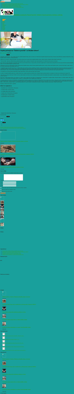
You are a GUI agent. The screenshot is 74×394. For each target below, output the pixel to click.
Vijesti (3, 20)
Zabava (3, 26)
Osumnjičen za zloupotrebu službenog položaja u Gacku (11, 5)
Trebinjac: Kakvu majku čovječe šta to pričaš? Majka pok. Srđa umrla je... (14, 350)
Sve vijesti (4, 19)
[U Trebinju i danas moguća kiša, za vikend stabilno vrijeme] (2, 211)
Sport (3, 23)
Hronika (3, 22)
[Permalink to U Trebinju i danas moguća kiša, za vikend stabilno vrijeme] (4, 317)
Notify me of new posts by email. (7, 191)
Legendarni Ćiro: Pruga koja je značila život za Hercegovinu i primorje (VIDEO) (15, 4)
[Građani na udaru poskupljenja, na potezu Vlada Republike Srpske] (2, 214)
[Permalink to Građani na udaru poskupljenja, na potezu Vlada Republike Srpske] (4, 325)
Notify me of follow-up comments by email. (9, 189)
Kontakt (3, 28)
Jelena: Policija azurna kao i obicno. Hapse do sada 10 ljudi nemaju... (13, 346)
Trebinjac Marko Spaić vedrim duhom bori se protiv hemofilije (11, 127)
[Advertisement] (30, 105)
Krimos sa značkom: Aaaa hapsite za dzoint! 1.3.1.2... (10, 339)
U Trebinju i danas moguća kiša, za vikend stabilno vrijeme (11, 6)
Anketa (3, 29)
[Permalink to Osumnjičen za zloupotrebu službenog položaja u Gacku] (8, 165)
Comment (2, 180)
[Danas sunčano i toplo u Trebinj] (2, 218)
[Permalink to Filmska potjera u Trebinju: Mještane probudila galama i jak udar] (8, 139)
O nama (3, 27)
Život (3, 24)
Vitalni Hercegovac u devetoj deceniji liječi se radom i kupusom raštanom (13, 128)
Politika (3, 21)
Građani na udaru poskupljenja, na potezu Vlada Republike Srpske (13, 7)
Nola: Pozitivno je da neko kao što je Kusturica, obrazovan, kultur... (13, 335)
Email (1, 183)
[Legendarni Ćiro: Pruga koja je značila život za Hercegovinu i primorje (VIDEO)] (2, 203)
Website (1, 185)
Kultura (3, 25)
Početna (3, 18)
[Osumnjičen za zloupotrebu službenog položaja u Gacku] (2, 207)
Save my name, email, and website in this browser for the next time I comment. (14, 187)
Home (1, 31)
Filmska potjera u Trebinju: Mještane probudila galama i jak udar (12, 3)
